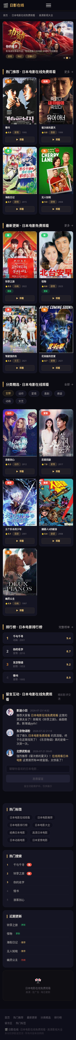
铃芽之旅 (18, 873)
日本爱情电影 (40, 840)
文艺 (21, 401)
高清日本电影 (40, 832)
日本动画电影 (17, 840)
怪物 (13, 933)
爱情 (33, 393)
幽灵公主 (16, 960)
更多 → (68, 72)
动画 (8, 401)
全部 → (68, 384)
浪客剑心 (15, 900)
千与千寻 (18, 864)
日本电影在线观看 (20, 817)
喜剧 (46, 393)
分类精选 (46, 1017)
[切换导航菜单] (48, 5)
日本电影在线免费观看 (23, 15)
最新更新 (32, 1017)
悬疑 (59, 393)
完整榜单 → (66, 627)
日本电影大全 (42, 825)
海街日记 (16, 942)
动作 (21, 393)
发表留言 (38, 778)
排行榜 (58, 1017)
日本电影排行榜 (18, 825)
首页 (5, 15)
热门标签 (21, 1023)
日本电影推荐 (45, 817)
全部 (8, 393)
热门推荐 (18, 1017)
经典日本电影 (17, 832)
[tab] (64, 58)
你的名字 (15, 882)
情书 (13, 891)
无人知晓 (16, 951)
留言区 (8, 1023)
